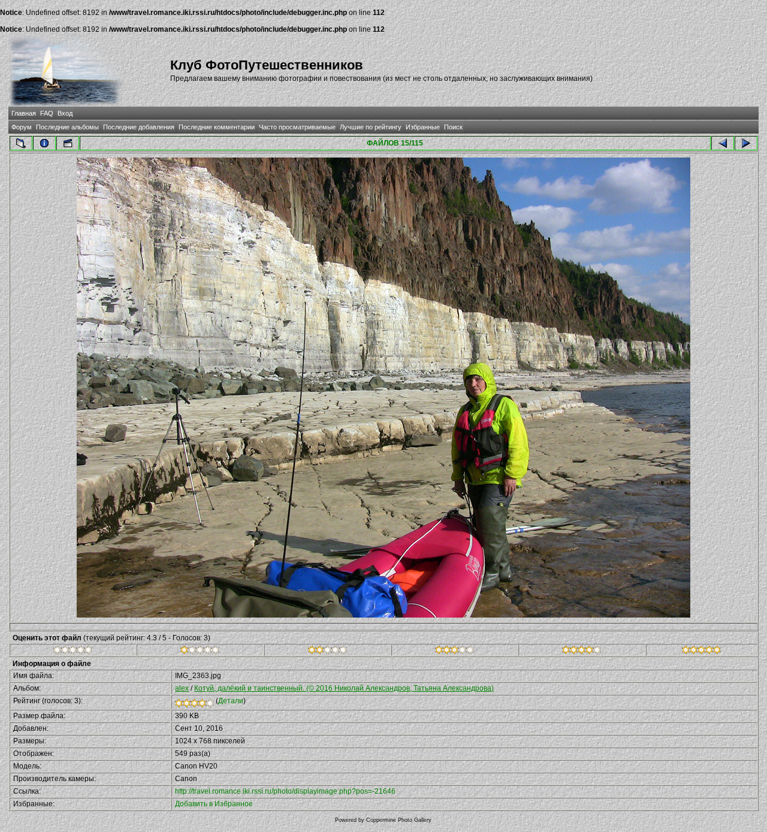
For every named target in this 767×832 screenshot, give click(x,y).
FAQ (46, 113)
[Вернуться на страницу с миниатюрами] (21, 143)
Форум (21, 127)
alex (182, 688)
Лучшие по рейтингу (370, 127)
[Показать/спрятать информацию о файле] (44, 143)
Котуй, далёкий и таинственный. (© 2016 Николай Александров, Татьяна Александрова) (344, 688)
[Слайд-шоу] (67, 143)
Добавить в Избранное (214, 804)
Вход (65, 113)
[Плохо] (199, 652)
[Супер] (701, 652)
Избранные (423, 127)
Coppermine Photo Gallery (398, 820)
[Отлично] (581, 652)
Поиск (453, 127)
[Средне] (327, 652)
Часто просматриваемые (297, 127)
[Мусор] (72, 652)
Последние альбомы (67, 127)
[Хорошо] (454, 652)
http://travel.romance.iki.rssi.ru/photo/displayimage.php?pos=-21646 (285, 791)
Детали (230, 701)
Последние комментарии (217, 127)
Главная (23, 113)
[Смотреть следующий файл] (746, 143)
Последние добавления (138, 127)
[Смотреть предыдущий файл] (722, 143)
